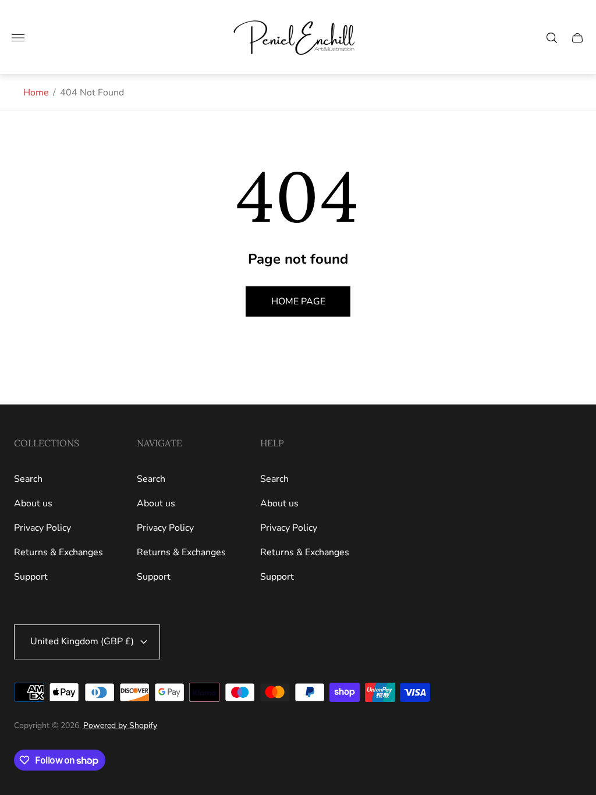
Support (31, 576)
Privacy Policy (42, 527)
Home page (298, 301)
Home (36, 92)
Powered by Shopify (120, 725)
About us (33, 503)
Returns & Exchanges (58, 552)
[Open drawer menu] (18, 38)
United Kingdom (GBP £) (82, 641)
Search (28, 479)
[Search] (552, 38)
